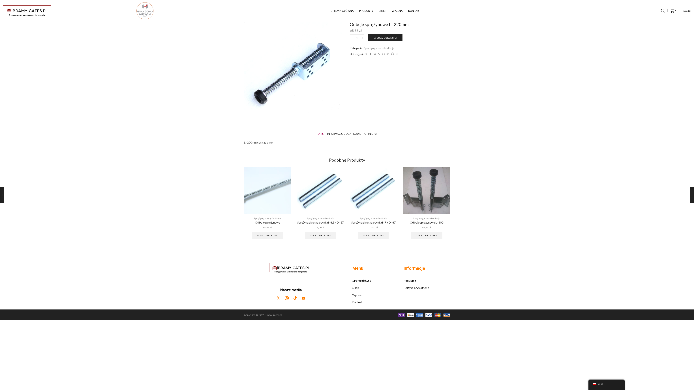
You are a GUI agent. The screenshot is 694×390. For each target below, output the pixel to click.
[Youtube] (303, 298)
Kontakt (414, 10)
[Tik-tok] (295, 298)
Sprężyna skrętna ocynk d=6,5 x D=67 (320, 222)
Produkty (366, 10)
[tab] (320, 133)
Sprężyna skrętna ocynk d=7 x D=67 (373, 222)
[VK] (375, 54)
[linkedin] (388, 54)
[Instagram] (287, 298)
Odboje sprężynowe (267, 222)
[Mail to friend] (383, 54)
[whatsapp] (392, 54)
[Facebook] (371, 54)
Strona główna (342, 10)
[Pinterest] (379, 54)
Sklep (382, 10)
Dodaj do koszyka (387, 37)
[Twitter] (366, 54)
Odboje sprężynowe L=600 (426, 222)
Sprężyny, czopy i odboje (379, 48)
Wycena (397, 10)
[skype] (396, 54)
